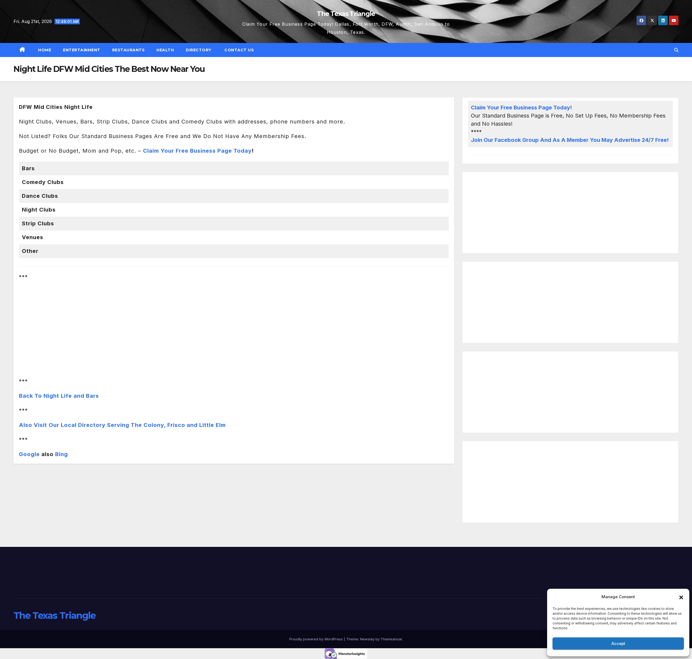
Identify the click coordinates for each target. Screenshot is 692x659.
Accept (618, 643)
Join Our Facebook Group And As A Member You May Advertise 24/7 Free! (570, 140)
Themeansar (391, 639)
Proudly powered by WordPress (316, 639)
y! (569, 107)
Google (29, 454)
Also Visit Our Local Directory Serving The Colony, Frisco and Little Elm (122, 425)
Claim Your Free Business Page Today (197, 151)
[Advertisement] (570, 212)
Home (44, 50)
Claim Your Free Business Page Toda (519, 107)
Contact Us (238, 50)
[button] (681, 597)
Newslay (367, 639)
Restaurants (128, 50)
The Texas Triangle (346, 14)
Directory (198, 50)
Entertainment (81, 50)
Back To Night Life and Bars (59, 396)
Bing (61, 454)
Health (165, 50)
